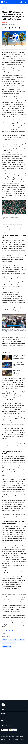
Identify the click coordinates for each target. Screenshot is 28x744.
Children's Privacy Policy (6, 736)
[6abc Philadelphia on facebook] (2, 725)
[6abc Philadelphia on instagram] (10, 725)
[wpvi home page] (3, 704)
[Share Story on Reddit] (9, 28)
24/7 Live (11, 2)
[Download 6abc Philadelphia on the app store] (5, 730)
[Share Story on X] (6, 28)
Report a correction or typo (8, 630)
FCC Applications (4, 739)
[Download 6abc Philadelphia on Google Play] (13, 730)
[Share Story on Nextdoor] (12, 28)
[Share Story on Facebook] (2, 28)
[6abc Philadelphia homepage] (5, 2)
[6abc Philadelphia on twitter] (6, 725)
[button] (2, 2)
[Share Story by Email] (16, 28)
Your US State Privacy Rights (17, 736)
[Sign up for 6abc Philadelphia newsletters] (13, 725)
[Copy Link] (19, 28)
